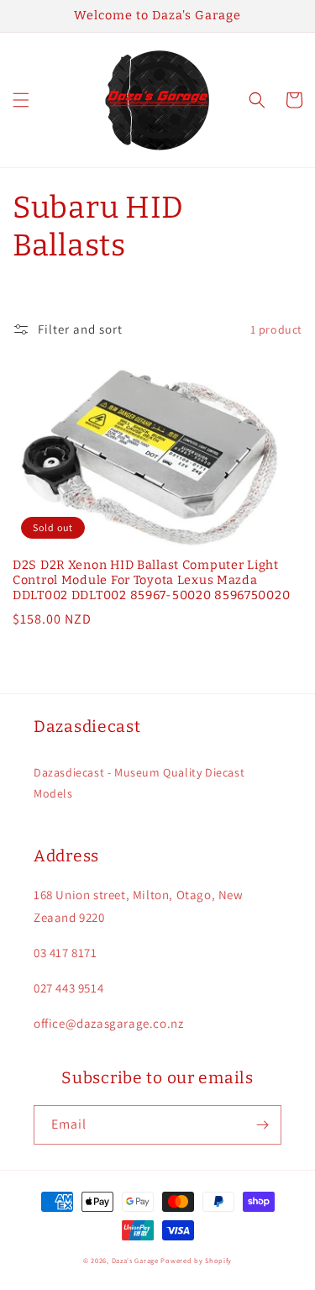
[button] (21, 100)
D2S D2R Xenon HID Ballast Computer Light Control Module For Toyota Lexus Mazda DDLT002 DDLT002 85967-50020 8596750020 (151, 580)
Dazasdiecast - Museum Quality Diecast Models (139, 783)
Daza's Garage (135, 1260)
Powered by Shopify (196, 1260)
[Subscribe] (262, 1125)
